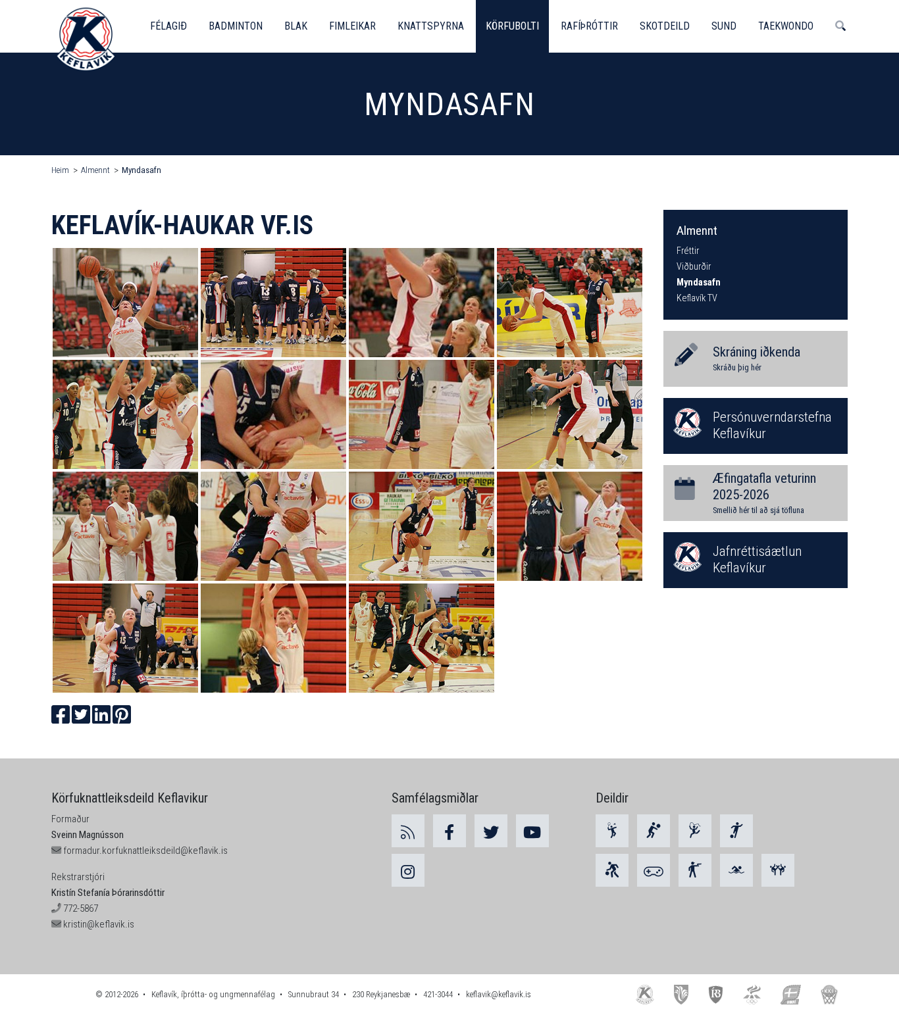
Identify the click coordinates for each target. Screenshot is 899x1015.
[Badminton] (612, 830)
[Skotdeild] (695, 870)
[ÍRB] (716, 994)
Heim (60, 170)
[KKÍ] (829, 994)
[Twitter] (491, 830)
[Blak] (653, 830)
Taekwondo (785, 26)
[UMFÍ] (791, 994)
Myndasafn (141, 170)
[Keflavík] (645, 994)
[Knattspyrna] (736, 830)
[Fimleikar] (695, 830)
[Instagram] (408, 870)
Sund (723, 26)
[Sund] (736, 870)
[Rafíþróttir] (653, 870)
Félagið (168, 26)
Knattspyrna (431, 26)
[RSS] (408, 830)
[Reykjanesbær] (681, 994)
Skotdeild (665, 26)
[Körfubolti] (612, 870)
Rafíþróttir (589, 26)
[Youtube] (532, 830)
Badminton (236, 26)
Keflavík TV (697, 298)
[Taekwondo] (777, 870)
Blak (295, 26)
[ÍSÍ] (752, 994)
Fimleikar (352, 26)
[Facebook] (449, 830)
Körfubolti (512, 26)
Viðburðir (694, 266)
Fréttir (688, 251)
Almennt (95, 170)
